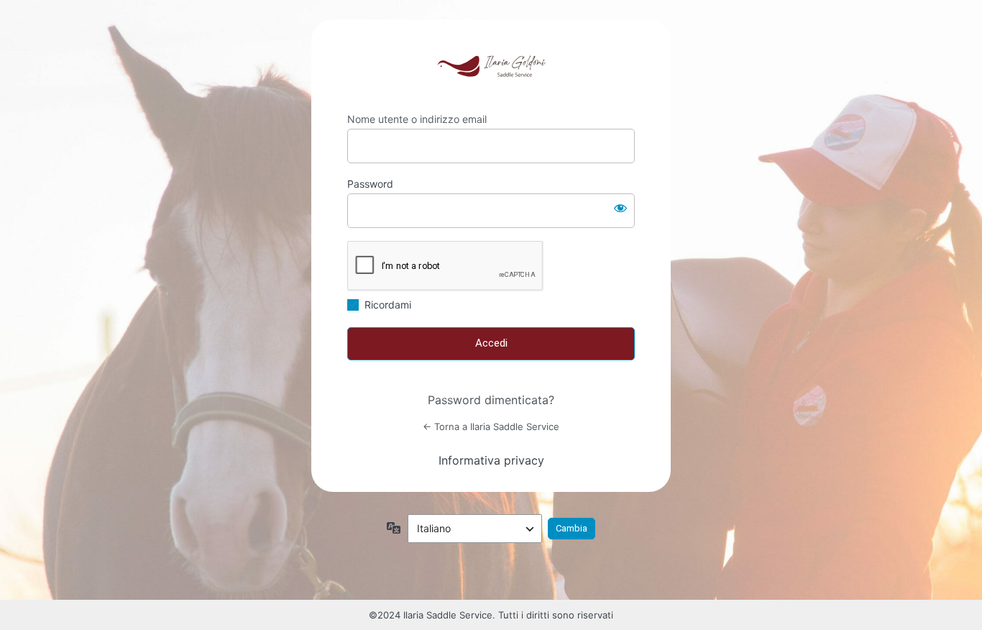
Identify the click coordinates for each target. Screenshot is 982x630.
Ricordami (387, 304)
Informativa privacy (491, 460)
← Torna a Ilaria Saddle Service (491, 426)
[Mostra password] (620, 207)
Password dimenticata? (491, 400)
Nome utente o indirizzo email (417, 119)
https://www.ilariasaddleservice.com (491, 66)
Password (370, 184)
